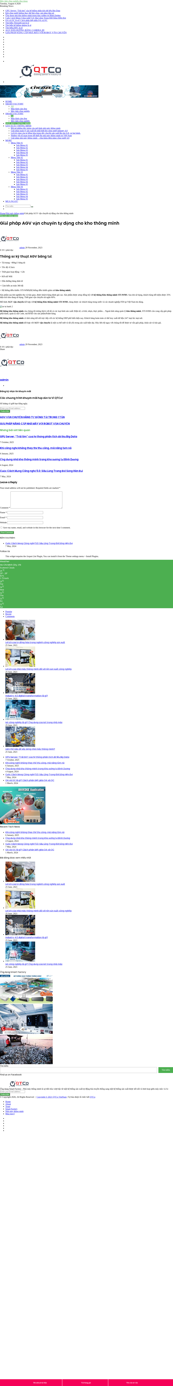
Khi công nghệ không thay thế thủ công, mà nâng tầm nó (29, 13)
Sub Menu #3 (22, 150)
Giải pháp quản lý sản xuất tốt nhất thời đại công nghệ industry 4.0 (39, 131)
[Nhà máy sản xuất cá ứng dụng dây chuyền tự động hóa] (26, 1063)
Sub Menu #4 (22, 152)
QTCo (92, 1097)
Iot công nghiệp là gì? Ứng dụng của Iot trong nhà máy (33, 722)
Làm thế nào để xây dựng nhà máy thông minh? (30, 749)
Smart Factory (14, 104)
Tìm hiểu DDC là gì (14, 28)
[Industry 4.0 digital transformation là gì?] (20, 693)
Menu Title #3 (17, 172)
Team (7, 1106)
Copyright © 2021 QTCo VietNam (51, 1097)
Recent (8, 614)
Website (3, 522)
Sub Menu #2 (22, 148)
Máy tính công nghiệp (20, 111)
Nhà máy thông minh (18, 123)
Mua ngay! (11, 201)
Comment (5, 508)
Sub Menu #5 (22, 155)
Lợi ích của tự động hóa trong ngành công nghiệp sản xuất (35, 642)
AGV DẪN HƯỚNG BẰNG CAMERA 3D (24, 30)
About (8, 1104)
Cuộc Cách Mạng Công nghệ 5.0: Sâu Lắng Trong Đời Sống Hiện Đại (35, 18)
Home (8, 101)
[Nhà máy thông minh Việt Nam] (40, 77)
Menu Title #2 (17, 157)
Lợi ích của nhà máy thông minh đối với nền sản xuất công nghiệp (38, 669)
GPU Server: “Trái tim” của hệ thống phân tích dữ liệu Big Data (32, 10)
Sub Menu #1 (22, 145)
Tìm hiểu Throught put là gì (17, 23)
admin (22, 247)
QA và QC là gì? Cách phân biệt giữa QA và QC (26, 20)
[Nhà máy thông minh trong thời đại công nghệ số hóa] (26, 1003)
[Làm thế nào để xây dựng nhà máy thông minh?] (20, 746)
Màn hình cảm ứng (19, 109)
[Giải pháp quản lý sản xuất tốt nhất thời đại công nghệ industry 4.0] (26, 1033)
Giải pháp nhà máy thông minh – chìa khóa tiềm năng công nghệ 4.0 (40, 138)
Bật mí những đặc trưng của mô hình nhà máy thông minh (35, 128)
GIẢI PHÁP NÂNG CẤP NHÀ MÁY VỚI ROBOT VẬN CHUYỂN (36, 32)
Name (3, 512)
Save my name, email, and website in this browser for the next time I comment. (36, 527)
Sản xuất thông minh (18, 126)
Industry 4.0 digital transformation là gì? (26, 695)
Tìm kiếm (4, 1066)
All (12, 106)
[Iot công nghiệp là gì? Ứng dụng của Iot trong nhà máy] (20, 719)
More (8, 140)
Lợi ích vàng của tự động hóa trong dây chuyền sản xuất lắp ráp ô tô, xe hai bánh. (46, 133)
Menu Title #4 (17, 187)
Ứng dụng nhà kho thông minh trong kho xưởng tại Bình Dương (33, 15)
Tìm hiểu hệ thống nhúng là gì (18, 25)
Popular (8, 611)
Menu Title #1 (17, 143)
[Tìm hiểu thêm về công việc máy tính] (49, 97)
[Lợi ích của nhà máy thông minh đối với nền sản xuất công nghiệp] (20, 666)
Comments (10, 616)
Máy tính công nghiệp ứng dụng (14, 1)
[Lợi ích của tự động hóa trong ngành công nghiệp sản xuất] (20, 639)
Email (3, 517)
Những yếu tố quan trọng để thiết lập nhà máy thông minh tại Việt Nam (41, 135)
